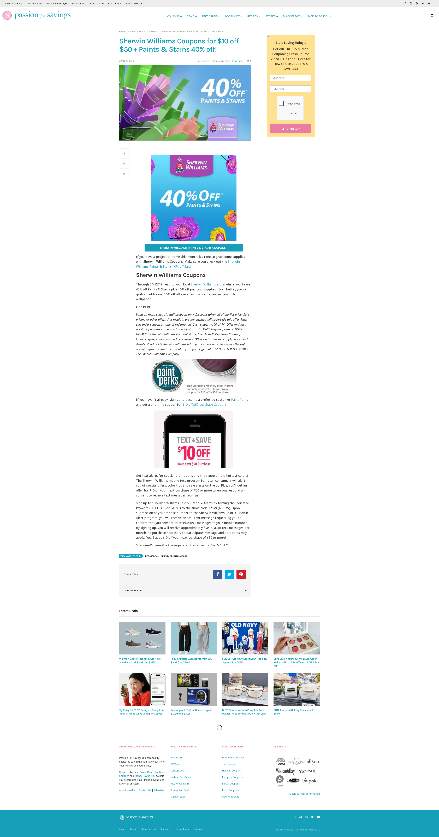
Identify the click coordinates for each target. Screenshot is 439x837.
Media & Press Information (304, 793)
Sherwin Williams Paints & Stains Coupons (193, 248)
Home (122, 31)
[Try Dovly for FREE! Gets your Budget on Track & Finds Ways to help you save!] (142, 689)
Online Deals (146, 772)
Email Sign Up (149, 829)
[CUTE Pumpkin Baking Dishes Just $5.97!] (297, 689)
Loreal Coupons (231, 783)
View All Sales (178, 796)
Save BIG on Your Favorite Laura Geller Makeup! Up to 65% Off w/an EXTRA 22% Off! (296, 662)
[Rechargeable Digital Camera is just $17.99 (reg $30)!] (194, 689)
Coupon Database (133, 3)
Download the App (13, 3)
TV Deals (176, 764)
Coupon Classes (96, 3)
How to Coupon (78, 3)
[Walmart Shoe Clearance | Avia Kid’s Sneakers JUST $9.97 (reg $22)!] (142, 638)
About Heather (127, 790)
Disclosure (166, 829)
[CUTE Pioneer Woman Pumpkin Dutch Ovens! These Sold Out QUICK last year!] (245, 689)
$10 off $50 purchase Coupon (203, 404)
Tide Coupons (230, 764)
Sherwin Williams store (208, 284)
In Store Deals (151, 31)
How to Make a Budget (56, 3)
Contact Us (145, 790)
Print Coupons (114, 3)
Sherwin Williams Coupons (174, 556)
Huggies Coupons (232, 770)
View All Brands (230, 796)
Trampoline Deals (180, 790)
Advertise (159, 790)
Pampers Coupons (232, 777)
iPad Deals (176, 757)
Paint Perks (239, 399)
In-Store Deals (134, 31)
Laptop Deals (178, 770)
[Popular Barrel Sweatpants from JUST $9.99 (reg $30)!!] (194, 638)
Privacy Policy (182, 829)
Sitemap (198, 829)
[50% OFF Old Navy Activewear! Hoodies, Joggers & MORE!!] (245, 638)
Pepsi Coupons (230, 790)
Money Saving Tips (145, 775)
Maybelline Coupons (233, 757)
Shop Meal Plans (34, 3)
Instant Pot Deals (181, 777)
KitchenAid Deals (180, 783)
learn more (237, 61)
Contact (134, 829)
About (122, 829)
